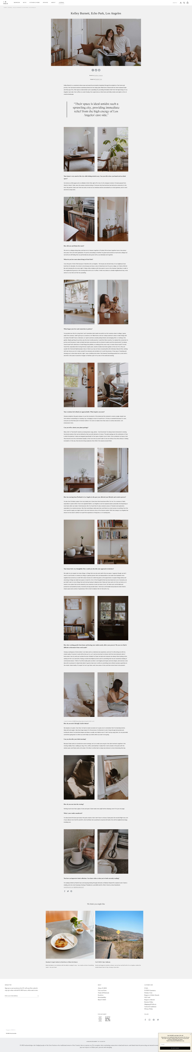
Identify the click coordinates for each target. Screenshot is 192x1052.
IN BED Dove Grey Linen (78, 721)
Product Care (148, 993)
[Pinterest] (154, 1020)
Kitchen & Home (35, 2)
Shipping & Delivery (150, 1004)
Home (5, 7)
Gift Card (147, 997)
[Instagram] (149, 1020)
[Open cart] (187, 3)
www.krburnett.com (69, 887)
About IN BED (102, 988)
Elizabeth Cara (98, 79)
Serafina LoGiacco (98, 75)
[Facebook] (145, 1020)
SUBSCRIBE (175, 1048)
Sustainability (102, 997)
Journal (61, 2)
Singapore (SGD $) (10, 1030)
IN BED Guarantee (150, 990)
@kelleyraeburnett (79, 887)
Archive (45, 2)
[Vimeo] (158, 1020)
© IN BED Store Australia (11, 1033)
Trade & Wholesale (103, 993)
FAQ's (146, 988)
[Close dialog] (190, 1034)
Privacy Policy (148, 1009)
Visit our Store (102, 990)
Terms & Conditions (150, 1006)
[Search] (184, 2)
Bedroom (17, 2)
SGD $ (174, 2)
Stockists (101, 995)
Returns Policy (148, 1002)
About (53, 2)
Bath (24, 2)
